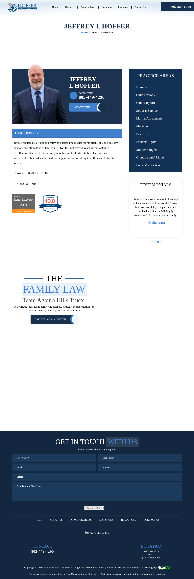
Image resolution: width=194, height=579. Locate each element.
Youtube (103, 539)
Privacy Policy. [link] (125, 567)
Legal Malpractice (148, 165)
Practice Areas (88, 7)
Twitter (97, 539)
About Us (69, 7)
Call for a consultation (50, 319)
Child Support (145, 103)
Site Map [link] (111, 567)
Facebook (90, 539)
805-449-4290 (180, 7)
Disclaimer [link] (98, 567)
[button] (179, 87)
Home (55, 7)
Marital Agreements (149, 118)
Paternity (142, 134)
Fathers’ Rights (146, 142)
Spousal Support (147, 110)
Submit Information (97, 508)
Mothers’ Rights (146, 150)
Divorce (141, 87)
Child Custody (145, 95)
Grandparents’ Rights (150, 157)
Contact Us (140, 7)
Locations (107, 7)
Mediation (143, 126)
